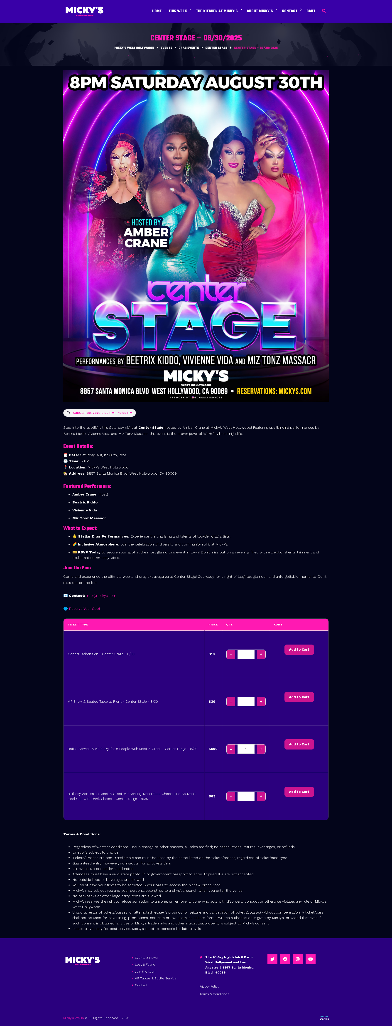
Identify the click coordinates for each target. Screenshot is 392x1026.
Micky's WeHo (73, 1018)
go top (324, 1019)
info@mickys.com (101, 595)
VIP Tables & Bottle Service (155, 978)
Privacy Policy (209, 986)
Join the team (145, 971)
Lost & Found (145, 964)
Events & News (146, 957)
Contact (141, 985)
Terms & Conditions (214, 994)
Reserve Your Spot (84, 608)
